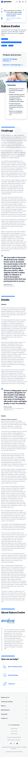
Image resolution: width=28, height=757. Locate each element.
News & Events (5, 710)
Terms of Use (14, 731)
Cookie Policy (14, 733)
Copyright (4, 747)
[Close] (23, 10)
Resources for (5, 697)
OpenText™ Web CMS (17, 751)
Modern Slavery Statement (14, 740)
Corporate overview (7, 701)
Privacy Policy (14, 728)
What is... (3, 706)
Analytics (4, 45)
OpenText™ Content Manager (12, 65)
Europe (11, 45)
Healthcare (4, 39)
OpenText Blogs (13, 675)
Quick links (4, 714)
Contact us (11, 684)
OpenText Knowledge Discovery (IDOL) (11, 42)
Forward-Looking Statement (14, 737)
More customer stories (15, 666)
